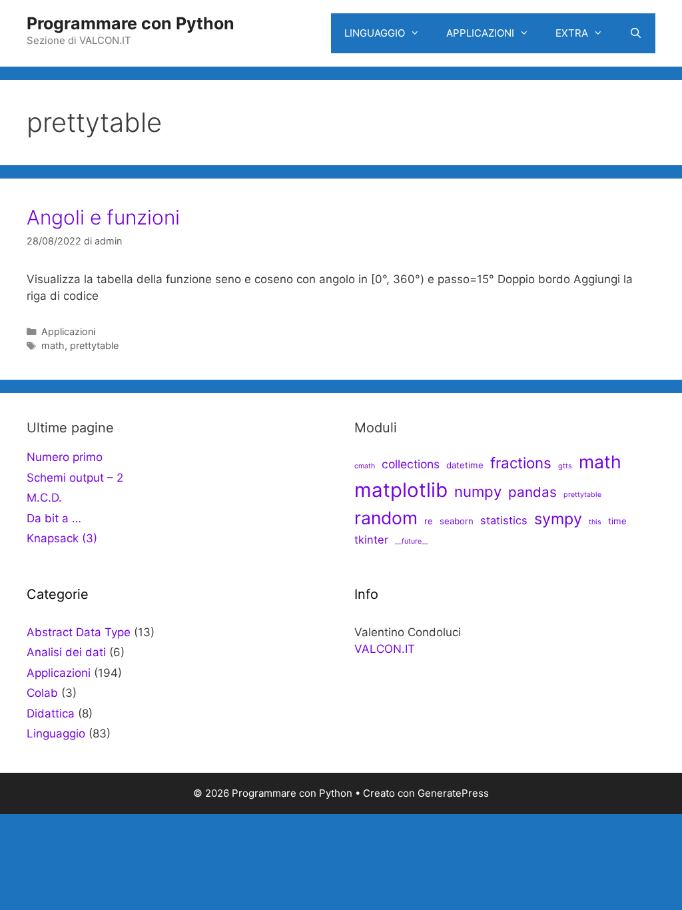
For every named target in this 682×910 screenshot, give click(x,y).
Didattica (51, 713)
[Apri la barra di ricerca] (635, 33)
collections (411, 464)
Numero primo (65, 457)
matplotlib (401, 490)
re (428, 521)
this (595, 522)
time (617, 521)
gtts (565, 466)
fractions (520, 463)
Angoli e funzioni (103, 217)
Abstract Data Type (79, 632)
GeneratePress (453, 793)
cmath (364, 466)
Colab (42, 692)
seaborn (457, 521)
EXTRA (571, 33)
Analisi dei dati (66, 652)
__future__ (411, 541)
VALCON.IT (384, 649)
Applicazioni (68, 331)
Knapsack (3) (62, 538)
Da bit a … (54, 518)
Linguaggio (56, 733)
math (53, 345)
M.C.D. (44, 497)
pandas (532, 492)
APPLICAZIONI (480, 33)
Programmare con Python (130, 23)
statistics (503, 520)
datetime (465, 465)
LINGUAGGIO (374, 33)
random (386, 517)
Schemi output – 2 (75, 477)
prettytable (94, 345)
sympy (558, 518)
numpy (478, 491)
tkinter (371, 539)
